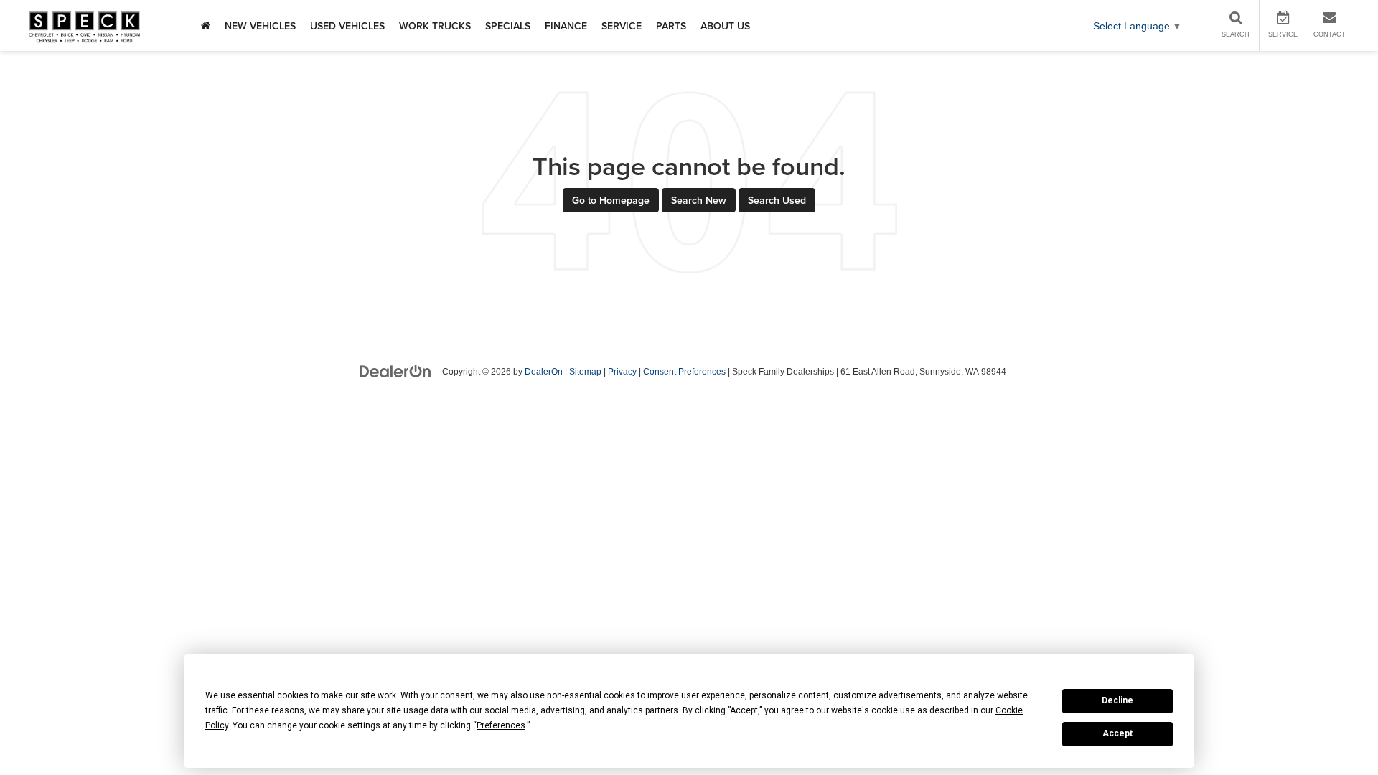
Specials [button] (507, 26)
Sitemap (585, 372)
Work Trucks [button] (435, 26)
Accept (1117, 733)
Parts (671, 26)
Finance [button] (566, 26)
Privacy (622, 372)
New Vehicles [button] (260, 26)
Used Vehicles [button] (347, 26)
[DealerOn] (395, 371)
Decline (1117, 700)
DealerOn (544, 372)
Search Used (777, 200)
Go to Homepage (611, 200)
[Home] (205, 25)
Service (621, 26)
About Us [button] (725, 26)
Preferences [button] (501, 725)
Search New (698, 200)
